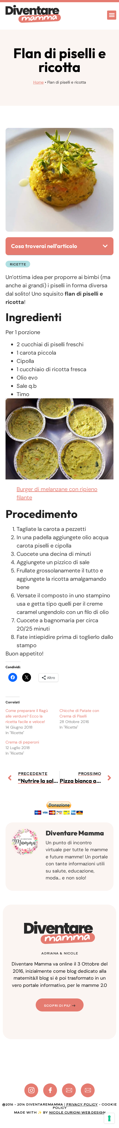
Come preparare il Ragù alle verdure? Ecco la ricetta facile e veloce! (27, 716)
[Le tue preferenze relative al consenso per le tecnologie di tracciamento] (109, 1118)
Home (38, 82)
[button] (111, 15)
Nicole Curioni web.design (77, 1112)
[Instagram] (31, 1090)
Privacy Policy (82, 1104)
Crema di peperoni (22, 742)
